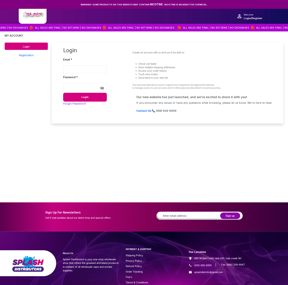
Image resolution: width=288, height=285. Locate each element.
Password (70, 77)
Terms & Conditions (137, 282)
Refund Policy (134, 266)
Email (67, 59)
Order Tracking (134, 271)
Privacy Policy (134, 260)
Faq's (129, 277)
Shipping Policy (134, 255)
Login (85, 97)
